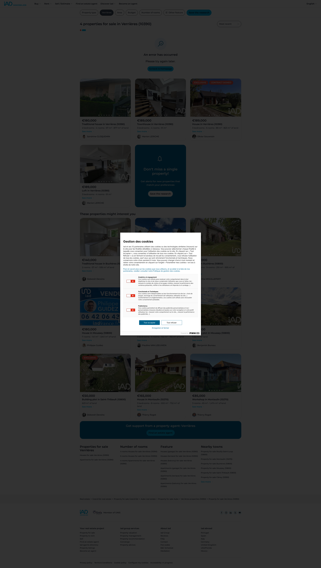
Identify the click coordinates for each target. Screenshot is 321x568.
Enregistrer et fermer (160, 328)
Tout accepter (149, 323)
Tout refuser (172, 323)
